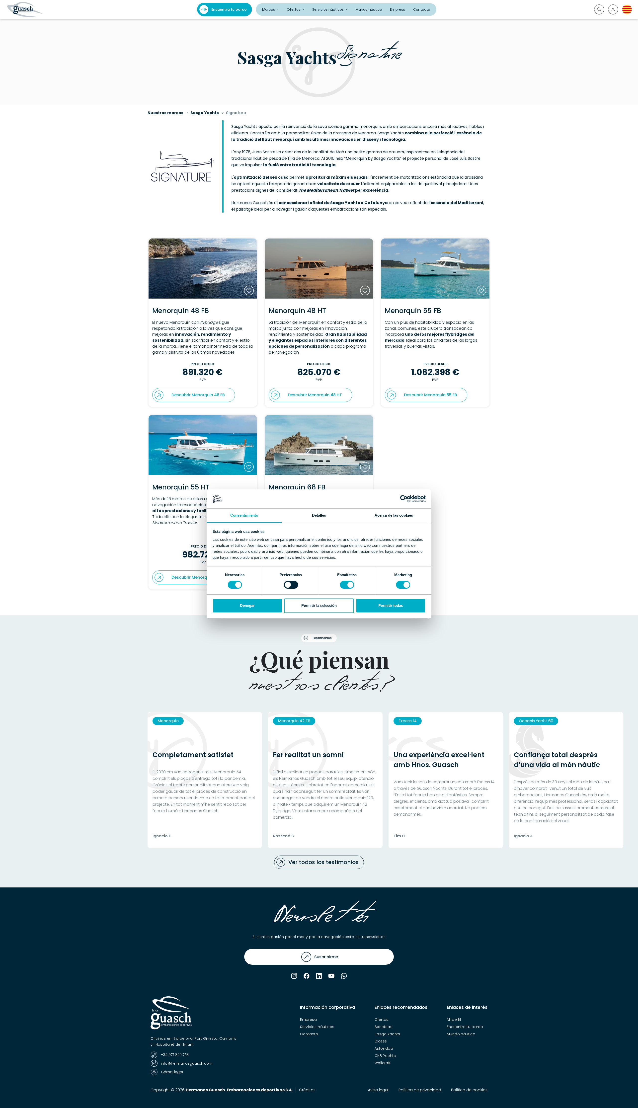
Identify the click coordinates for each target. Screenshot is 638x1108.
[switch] (291, 585)
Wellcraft (383, 1062)
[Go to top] (625, 1096)
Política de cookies (469, 1090)
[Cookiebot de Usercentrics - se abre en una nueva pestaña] (404, 499)
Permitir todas (390, 605)
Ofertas (294, 9)
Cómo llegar (171, 1071)
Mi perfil (454, 1019)
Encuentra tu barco (229, 9)
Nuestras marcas (165, 112)
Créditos (307, 1090)
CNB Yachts (385, 1055)
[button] (613, 9)
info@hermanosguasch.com (186, 1063)
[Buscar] (599, 9)
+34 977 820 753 (174, 1054)
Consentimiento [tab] (244, 515)
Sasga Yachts (204, 112)
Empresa (397, 9)
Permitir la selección (319, 605)
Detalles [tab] (319, 515)
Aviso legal (378, 1090)
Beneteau (384, 1026)
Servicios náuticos (328, 9)
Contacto (421, 9)
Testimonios (322, 638)
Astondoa (384, 1048)
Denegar (247, 605)
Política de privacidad (420, 1090)
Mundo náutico (369, 9)
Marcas (269, 9)
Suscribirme (326, 957)
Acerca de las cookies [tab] (394, 515)
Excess (381, 1041)
